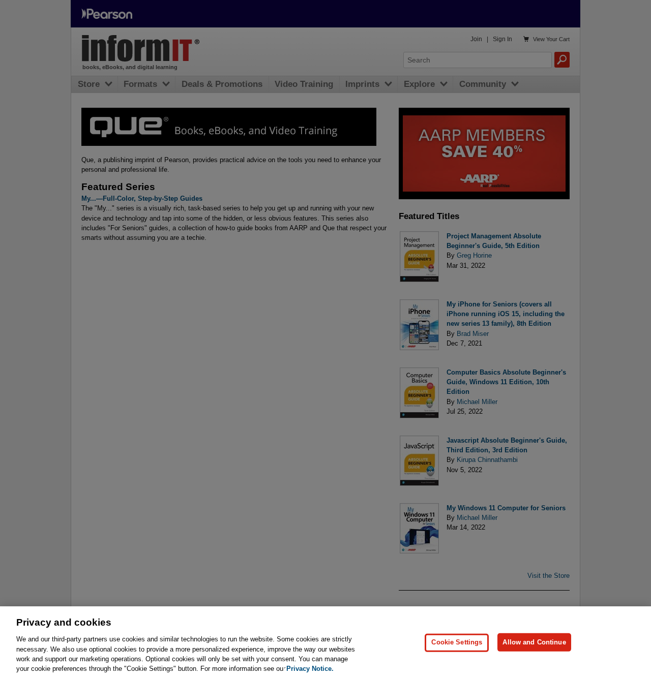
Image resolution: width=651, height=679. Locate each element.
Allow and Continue (534, 642)
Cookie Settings (456, 642)
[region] (325, 642)
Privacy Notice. (310, 668)
